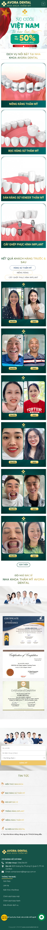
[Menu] (43, 4)
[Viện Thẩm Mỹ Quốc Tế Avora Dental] (16, 3)
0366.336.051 (22, 863)
